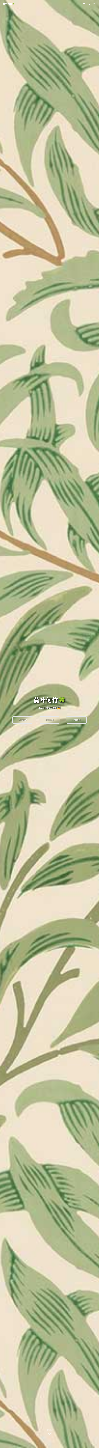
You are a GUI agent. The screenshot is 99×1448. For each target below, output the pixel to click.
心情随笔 (76, 720)
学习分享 (49, 720)
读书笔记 (23, 720)
